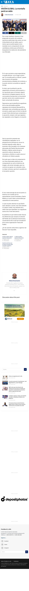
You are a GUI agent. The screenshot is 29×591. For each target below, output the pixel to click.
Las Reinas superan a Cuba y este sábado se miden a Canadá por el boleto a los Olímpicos (17, 397)
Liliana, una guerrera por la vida (15, 376)
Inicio (2, 6)
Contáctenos (16, 561)
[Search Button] (25, 369)
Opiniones (6, 6)
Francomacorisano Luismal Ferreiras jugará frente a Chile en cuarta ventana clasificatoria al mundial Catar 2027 (17, 404)
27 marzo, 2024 (18, 14)
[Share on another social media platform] (24, 33)
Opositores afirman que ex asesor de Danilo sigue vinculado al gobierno (7, 244)
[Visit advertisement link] (14, 312)
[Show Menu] (1, 2)
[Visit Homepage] (9, 2)
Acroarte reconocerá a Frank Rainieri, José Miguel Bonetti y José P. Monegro (18, 382)
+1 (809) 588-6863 (18, 534)
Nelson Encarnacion (9, 14)
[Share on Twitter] (11, 33)
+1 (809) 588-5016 (9, 534)
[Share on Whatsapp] (18, 33)
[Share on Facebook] (5, 33)
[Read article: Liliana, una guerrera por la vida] (5, 377)
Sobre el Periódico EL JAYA (6, 561)
